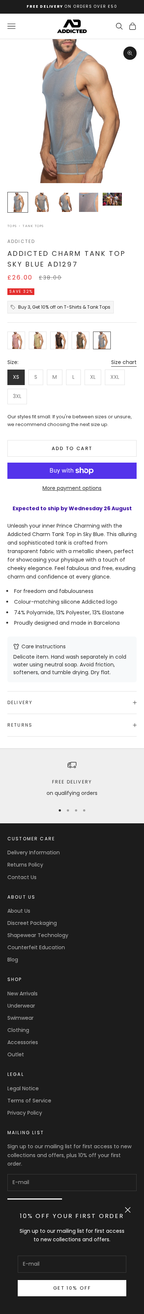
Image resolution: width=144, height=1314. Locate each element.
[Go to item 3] (65, 202)
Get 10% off (72, 1287)
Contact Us (22, 877)
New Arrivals (22, 993)
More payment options (72, 488)
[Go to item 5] (112, 199)
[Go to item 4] (88, 202)
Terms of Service (29, 1100)
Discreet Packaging (32, 923)
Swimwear (20, 1018)
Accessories (22, 1042)
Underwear (21, 1005)
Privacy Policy (24, 1112)
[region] (72, 779)
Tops (12, 226)
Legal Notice (23, 1088)
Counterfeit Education (36, 947)
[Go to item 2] (41, 202)
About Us (18, 911)
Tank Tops (33, 226)
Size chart (124, 362)
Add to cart (72, 448)
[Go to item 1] (17, 202)
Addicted (21, 241)
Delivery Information (33, 852)
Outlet (15, 1054)
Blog (12, 959)
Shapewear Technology (37, 935)
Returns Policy (25, 864)
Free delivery (72, 782)
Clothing (18, 1030)
